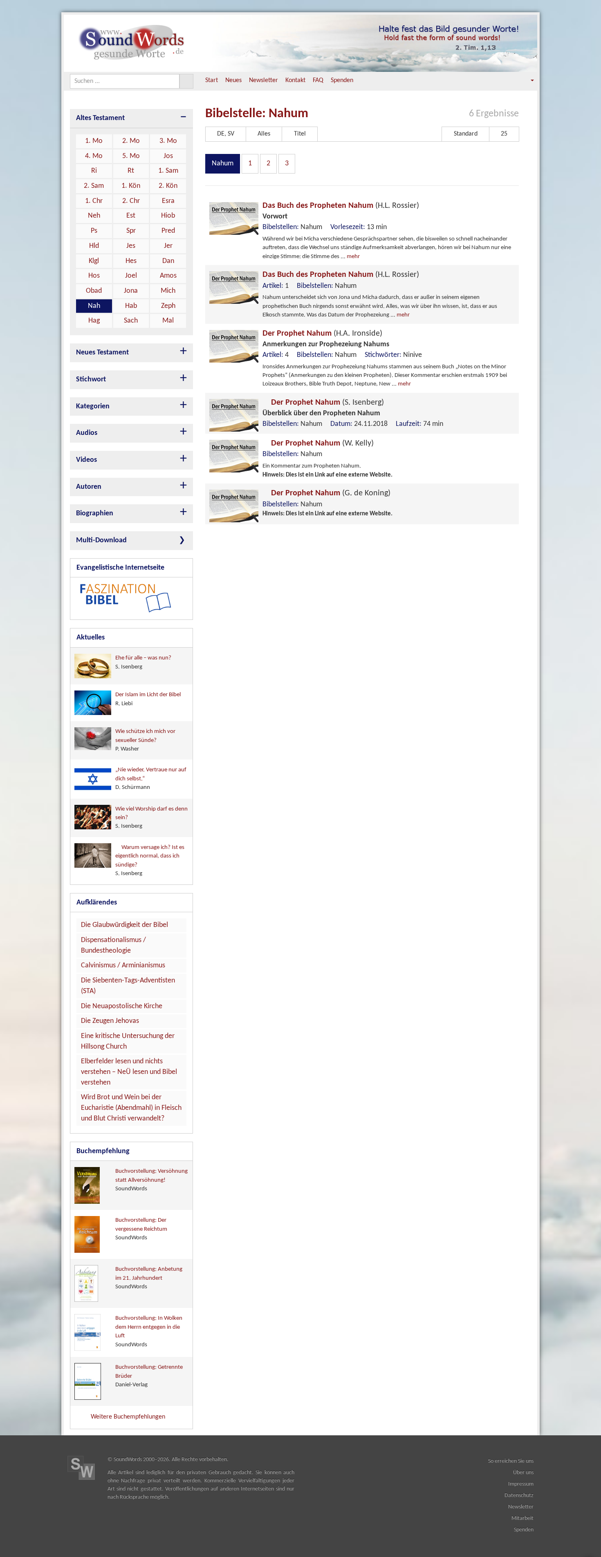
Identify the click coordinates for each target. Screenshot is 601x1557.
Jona (131, 291)
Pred (168, 231)
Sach (131, 321)
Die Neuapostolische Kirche (121, 1006)
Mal (168, 321)
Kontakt (295, 80)
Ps (94, 231)
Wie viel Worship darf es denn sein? (151, 818)
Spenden (342, 80)
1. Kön (130, 186)
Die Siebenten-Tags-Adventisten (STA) (128, 986)
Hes (131, 261)
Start (211, 80)
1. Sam (168, 171)
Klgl (94, 261)
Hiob (168, 216)
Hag (94, 321)
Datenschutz (519, 1495)
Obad (94, 291)
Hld (94, 246)
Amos (168, 276)
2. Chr (131, 201)
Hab (131, 306)
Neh (94, 216)
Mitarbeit (522, 1518)
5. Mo (131, 156)
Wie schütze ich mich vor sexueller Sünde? (145, 740)
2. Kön (168, 186)
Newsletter (263, 80)
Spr (131, 231)
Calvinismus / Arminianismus (123, 965)
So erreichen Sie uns (511, 1461)
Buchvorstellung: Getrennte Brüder (149, 1376)
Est (130, 216)
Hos (94, 276)
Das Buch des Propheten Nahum (340, 206)
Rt (131, 171)
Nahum (222, 163)
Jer (168, 246)
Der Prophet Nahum (322, 334)
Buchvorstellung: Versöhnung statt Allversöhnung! (151, 1180)
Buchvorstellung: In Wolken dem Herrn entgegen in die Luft (148, 1331)
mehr (353, 257)
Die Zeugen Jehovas (110, 1021)
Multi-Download (101, 540)
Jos (168, 156)
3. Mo (168, 141)
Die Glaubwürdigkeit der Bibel (124, 925)
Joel (131, 276)
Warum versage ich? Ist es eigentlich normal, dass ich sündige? (149, 860)
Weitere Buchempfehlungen (129, 1417)
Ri (94, 171)
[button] (526, 80)
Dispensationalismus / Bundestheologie (113, 945)
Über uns (523, 1473)
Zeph (168, 306)
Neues (233, 80)
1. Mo (94, 141)
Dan (168, 261)
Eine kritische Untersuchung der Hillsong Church (128, 1041)
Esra (168, 201)
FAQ (318, 80)
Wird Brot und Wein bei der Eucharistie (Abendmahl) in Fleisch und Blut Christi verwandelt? (131, 1108)
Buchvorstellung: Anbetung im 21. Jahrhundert (148, 1278)
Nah (94, 306)
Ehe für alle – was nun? (143, 662)
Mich (168, 291)
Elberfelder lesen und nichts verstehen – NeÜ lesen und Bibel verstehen (129, 1072)
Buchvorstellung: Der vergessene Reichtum (141, 1229)
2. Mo (131, 141)
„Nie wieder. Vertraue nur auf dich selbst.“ (150, 779)
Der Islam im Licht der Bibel (148, 699)
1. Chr (94, 201)
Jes (130, 246)
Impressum (521, 1484)
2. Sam (94, 186)
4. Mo (94, 156)
